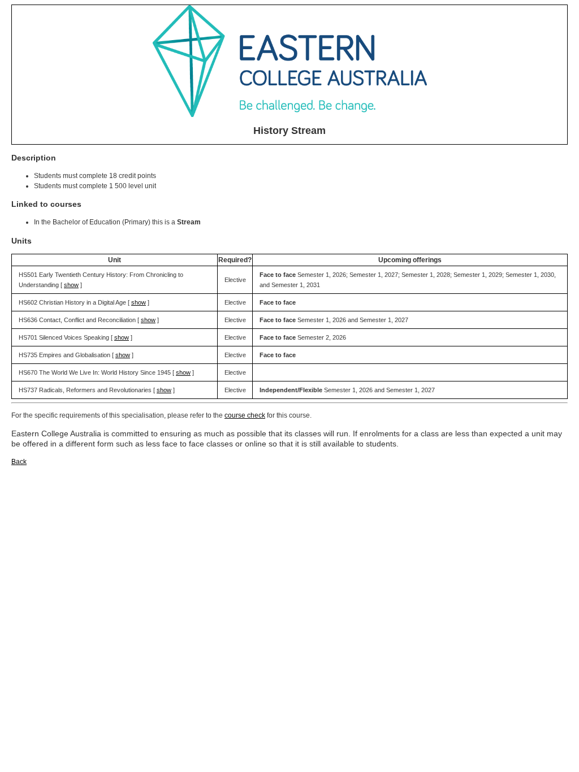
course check (244, 415)
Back (19, 462)
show (71, 284)
